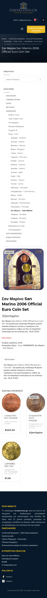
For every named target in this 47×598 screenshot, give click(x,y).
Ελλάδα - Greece (17, 161)
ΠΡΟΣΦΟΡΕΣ (11, 241)
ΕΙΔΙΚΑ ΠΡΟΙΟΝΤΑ (13, 237)
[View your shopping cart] (36, 20)
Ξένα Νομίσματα (14, 230)
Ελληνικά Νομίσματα (16, 126)
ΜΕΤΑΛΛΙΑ (10, 107)
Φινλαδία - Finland (18, 222)
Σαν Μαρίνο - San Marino (21, 210)
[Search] (40, 79)
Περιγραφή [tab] (9, 359)
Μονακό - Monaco (18, 199)
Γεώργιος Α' (12, 130)
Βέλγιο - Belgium (17, 149)
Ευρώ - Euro (13, 134)
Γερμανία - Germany (19, 157)
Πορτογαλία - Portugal (20, 207)
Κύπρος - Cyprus (17, 180)
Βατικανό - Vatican (18, 145)
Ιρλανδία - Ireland (18, 168)
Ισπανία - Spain (17, 172)
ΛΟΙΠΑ (8, 103)
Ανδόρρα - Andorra (18, 138)
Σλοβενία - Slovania (18, 218)
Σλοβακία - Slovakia (18, 214)
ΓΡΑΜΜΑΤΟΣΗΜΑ (13, 100)
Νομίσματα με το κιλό (16, 226)
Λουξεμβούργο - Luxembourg (22, 191)
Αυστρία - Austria (17, 142)
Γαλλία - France (17, 153)
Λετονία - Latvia (17, 184)
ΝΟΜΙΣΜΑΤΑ (11, 111)
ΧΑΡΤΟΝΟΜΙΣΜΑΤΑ (14, 233)
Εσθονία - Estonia (18, 165)
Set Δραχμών (13, 122)
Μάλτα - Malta (16, 195)
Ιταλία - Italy (15, 176)
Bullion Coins (13, 115)
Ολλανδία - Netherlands (20, 203)
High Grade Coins (15, 119)
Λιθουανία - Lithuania (19, 188)
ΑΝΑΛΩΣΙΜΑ (11, 96)
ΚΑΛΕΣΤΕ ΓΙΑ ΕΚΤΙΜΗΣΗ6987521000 (36, 29)
